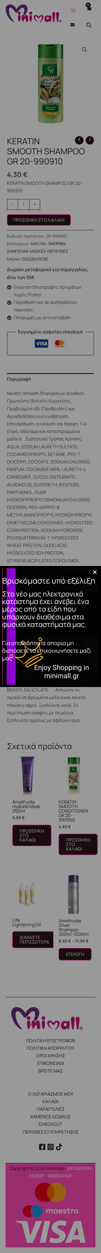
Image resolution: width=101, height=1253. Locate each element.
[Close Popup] (95, 572)
